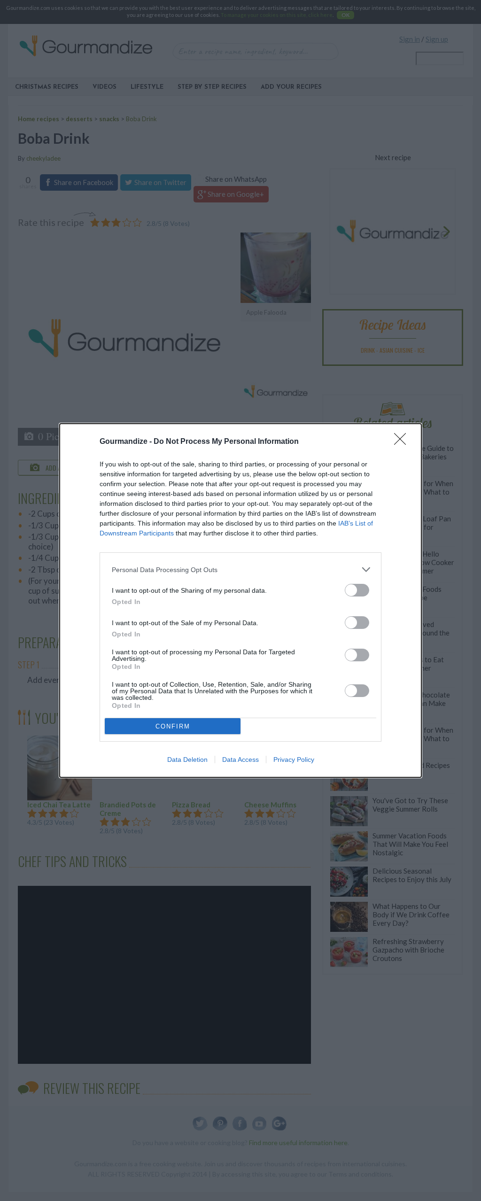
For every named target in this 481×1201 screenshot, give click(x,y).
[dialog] (240, 600)
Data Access (240, 759)
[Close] (403, 442)
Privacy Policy (293, 759)
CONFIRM (172, 726)
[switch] (357, 590)
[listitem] (240, 569)
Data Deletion (187, 759)
